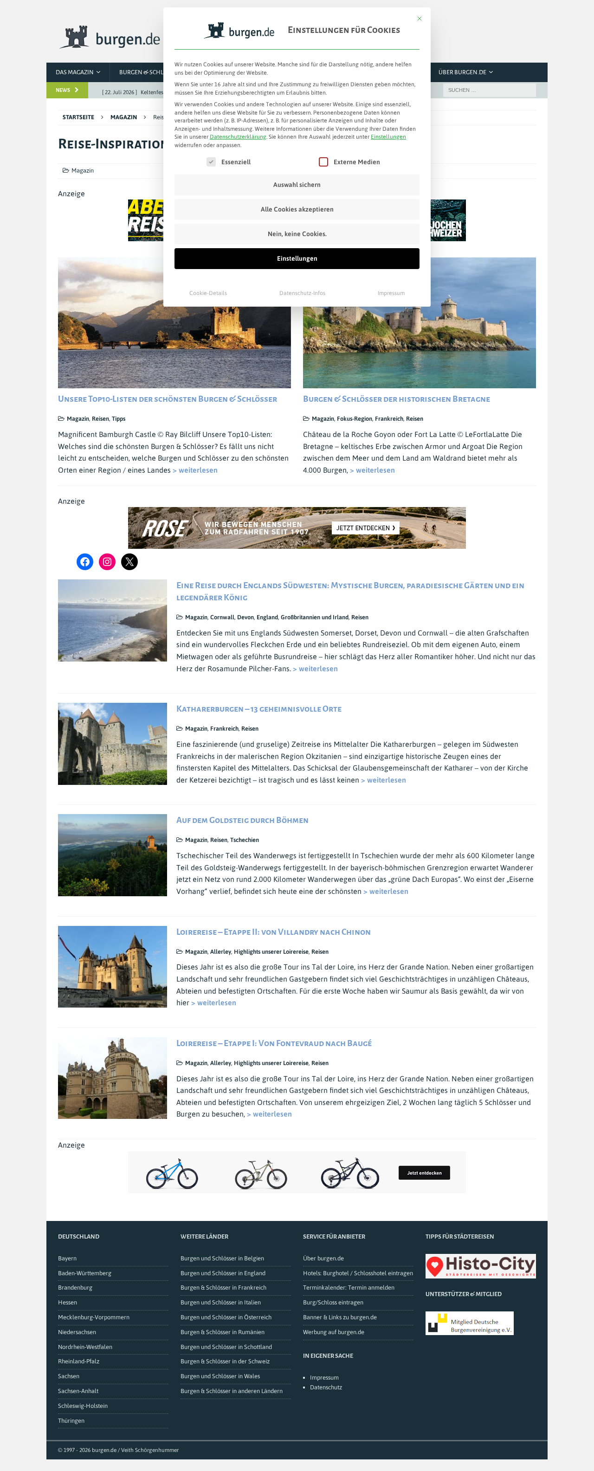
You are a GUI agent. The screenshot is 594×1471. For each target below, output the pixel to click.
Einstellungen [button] (388, 137)
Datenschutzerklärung (238, 137)
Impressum (391, 293)
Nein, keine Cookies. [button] (297, 234)
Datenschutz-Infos (302, 293)
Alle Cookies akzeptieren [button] (297, 209)
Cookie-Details (208, 293)
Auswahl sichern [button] (297, 184)
